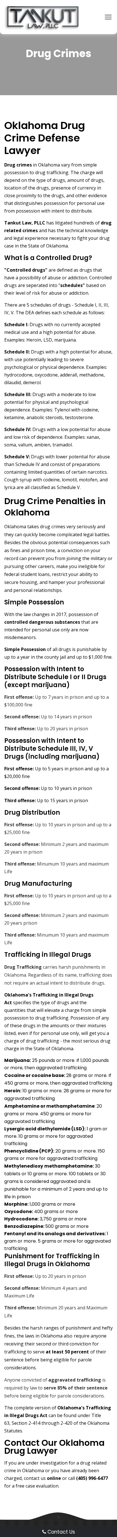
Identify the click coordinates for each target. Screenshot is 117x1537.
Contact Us (60, 1531)
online (54, 1478)
